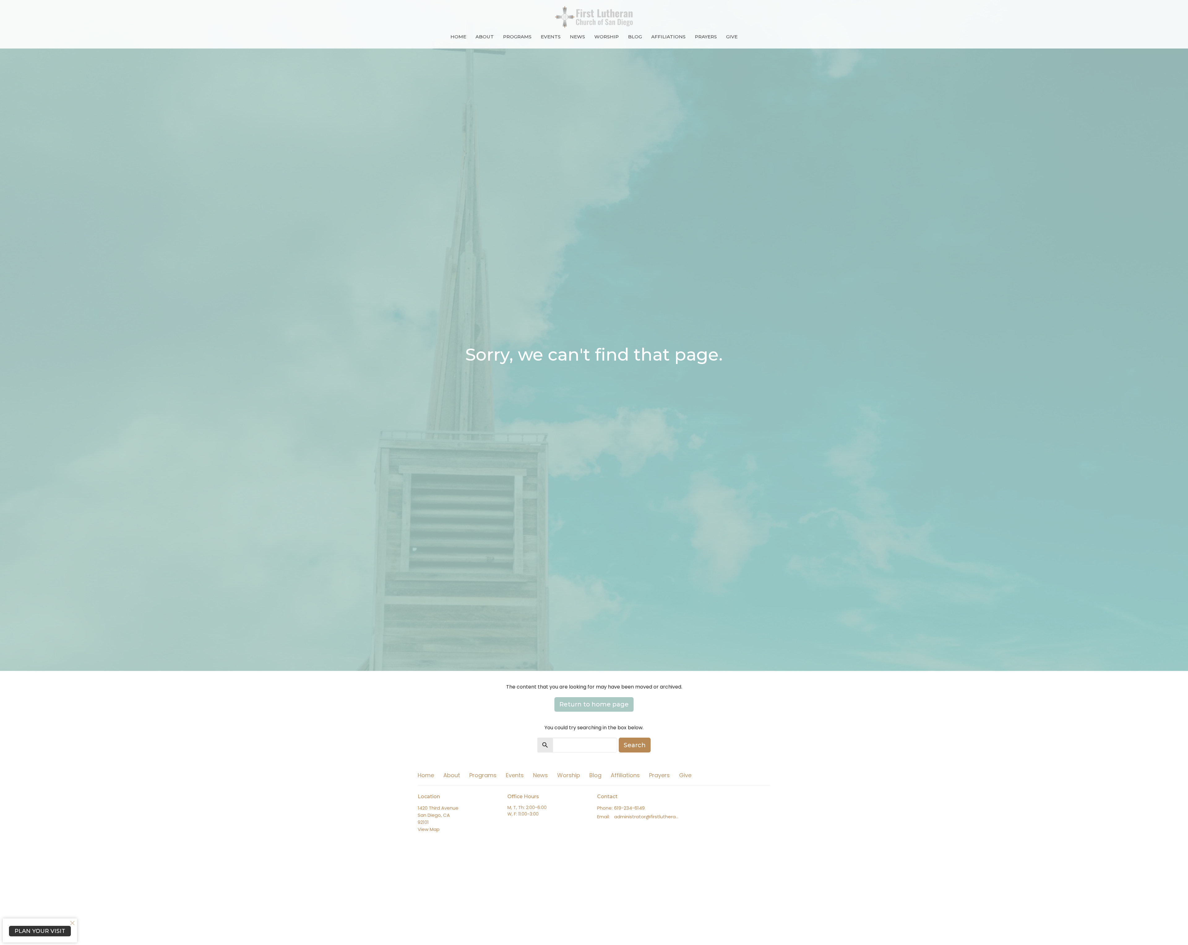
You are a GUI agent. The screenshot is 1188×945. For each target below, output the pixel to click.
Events (551, 37)
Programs (517, 37)
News (577, 37)
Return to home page (594, 704)
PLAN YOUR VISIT (40, 931)
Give (732, 37)
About (485, 37)
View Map (429, 829)
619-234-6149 (629, 808)
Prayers (706, 37)
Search (635, 745)
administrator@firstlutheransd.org (647, 816)
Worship (606, 37)
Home (458, 37)
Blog (635, 37)
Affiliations (668, 37)
